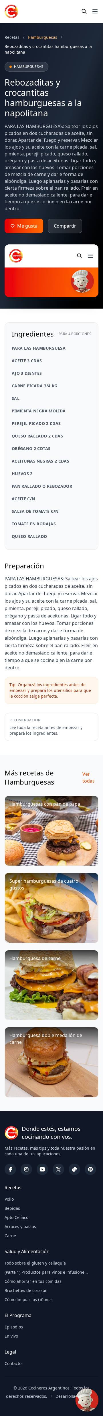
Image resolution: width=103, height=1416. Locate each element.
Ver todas (88, 777)
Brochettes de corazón (26, 1290)
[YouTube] (42, 1169)
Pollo (9, 1199)
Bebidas (12, 1208)
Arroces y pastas (20, 1226)
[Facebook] (10, 1169)
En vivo (11, 1336)
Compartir (65, 226)
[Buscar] (84, 11)
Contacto (13, 1363)
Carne (10, 1235)
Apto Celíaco (16, 1217)
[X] (58, 1169)
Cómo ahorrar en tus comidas (33, 1281)
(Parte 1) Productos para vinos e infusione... (46, 1272)
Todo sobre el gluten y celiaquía (35, 1263)
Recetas (12, 37)
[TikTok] (74, 1169)
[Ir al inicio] (11, 11)
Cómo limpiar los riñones (29, 1299)
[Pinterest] (90, 1169)
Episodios (14, 1327)
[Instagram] (26, 1169)
